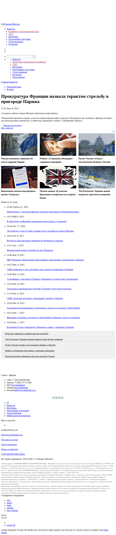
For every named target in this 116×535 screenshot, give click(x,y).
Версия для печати (12, 125)
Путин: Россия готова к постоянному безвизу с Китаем (30, 345)
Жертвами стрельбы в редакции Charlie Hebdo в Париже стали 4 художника (43, 317)
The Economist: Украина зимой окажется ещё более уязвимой (34, 339)
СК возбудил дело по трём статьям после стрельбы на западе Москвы (40, 231)
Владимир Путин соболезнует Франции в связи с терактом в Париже (40, 327)
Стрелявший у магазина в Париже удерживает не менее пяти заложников (42, 279)
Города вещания (9, 444)
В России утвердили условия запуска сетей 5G (26, 334)
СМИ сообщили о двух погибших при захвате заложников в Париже (40, 269)
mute (9, 505)
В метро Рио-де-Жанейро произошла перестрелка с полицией (36, 221)
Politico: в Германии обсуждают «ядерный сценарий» (30, 350)
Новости (11, 29)
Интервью (13, 36)
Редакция (13, 44)
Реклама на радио (9, 439)
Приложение (18, 77)
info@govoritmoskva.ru (25, 390)
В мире (10, 89)
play (9, 500)
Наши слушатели (9, 449)
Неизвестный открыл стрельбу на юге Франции (30, 250)
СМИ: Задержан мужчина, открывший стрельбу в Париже (35, 298)
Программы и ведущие (19, 39)
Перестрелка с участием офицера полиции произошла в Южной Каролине (43, 212)
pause (9, 503)
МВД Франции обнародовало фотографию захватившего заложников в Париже (45, 260)
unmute (10, 508)
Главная (5, 82)
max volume (12, 510)
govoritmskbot (18, 385)
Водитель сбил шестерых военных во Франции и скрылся (35, 240)
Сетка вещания (15, 41)
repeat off (11, 525)
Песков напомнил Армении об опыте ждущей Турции (30, 356)
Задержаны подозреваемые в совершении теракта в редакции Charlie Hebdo (43, 308)
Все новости (7, 128)
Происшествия (14, 87)
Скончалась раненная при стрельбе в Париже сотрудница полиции (39, 289)
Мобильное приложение (18, 415)
